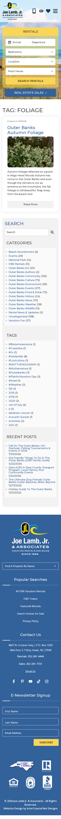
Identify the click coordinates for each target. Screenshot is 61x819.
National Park (17, 260)
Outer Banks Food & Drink (25, 292)
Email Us (30, 671)
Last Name (11, 722)
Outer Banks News (20, 300)
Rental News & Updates (24, 312)
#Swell (13, 381)
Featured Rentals (30, 606)
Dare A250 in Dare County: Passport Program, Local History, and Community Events (31, 470)
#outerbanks (17, 372)
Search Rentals (30, 80)
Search (11, 232)
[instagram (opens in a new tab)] (47, 681)
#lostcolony (17, 360)
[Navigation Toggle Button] (55, 11)
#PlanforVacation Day (22, 376)
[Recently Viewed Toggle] (41, 11)
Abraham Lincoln (19, 413)
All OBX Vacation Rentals (30, 591)
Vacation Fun (17, 320)
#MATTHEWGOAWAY (22, 364)
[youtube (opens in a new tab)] (30, 681)
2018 (12, 397)
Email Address (13, 733)
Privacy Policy (30, 621)
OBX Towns (30, 598)
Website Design (13, 808)
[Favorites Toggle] (48, 11)
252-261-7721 (34, 664)
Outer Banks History (21, 296)
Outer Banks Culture (21, 280)
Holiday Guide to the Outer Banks (30, 489)
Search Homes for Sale (30, 613)
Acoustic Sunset (19, 417)
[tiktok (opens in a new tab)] (38, 681)
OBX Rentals (17, 264)
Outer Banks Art (19, 268)
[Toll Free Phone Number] (34, 11)
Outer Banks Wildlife (22, 308)
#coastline (16, 348)
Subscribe (46, 742)
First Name (11, 711)
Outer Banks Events (21, 288)
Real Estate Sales (35, 93)
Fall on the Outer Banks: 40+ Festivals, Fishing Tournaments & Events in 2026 (29, 448)
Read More (30, 204)
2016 (11, 393)
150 (11, 389)
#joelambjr (16, 356)
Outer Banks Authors (22, 272)
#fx (11, 352)
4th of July (15, 405)
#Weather (15, 385)
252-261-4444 (36, 656)
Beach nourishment (21, 252)
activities (14, 421)
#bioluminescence (20, 344)
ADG (11, 425)
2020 (12, 401)
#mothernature (18, 368)
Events (13, 256)
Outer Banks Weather (22, 304)
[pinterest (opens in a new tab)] (22, 681)
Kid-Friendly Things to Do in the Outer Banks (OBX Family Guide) (29, 459)
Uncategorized (18, 316)
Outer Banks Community (24, 276)
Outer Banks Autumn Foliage (25, 130)
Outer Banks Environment (25, 284)
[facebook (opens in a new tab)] (14, 681)
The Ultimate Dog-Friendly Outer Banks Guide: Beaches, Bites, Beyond (32, 481)
